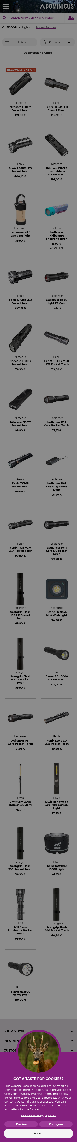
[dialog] (38, 571)
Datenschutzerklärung (32, 1115)
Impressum (50, 1115)
